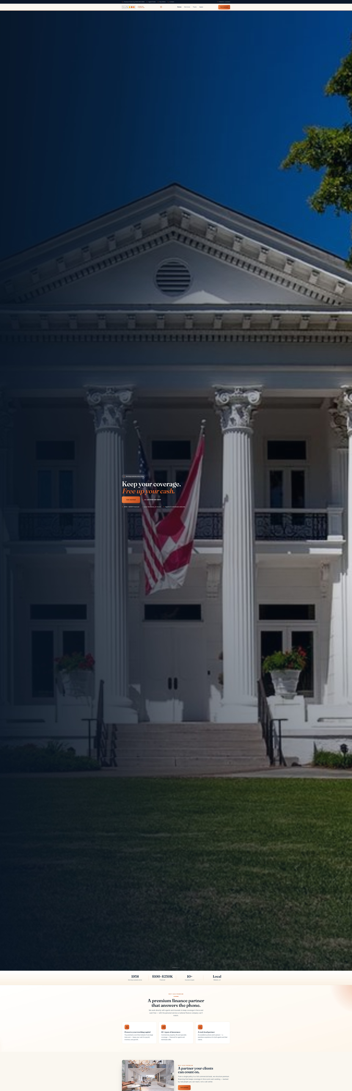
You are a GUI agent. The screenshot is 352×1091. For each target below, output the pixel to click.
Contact (171, 1)
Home (179, 7)
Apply (201, 7)
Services (187, 7)
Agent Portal (151, 1)
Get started (224, 7)
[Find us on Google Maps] (161, 7)
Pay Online (162, 1)
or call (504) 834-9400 (152, 500)
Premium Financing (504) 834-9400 (134, 1)
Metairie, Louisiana (224, 1)
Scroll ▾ (176, 967)
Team (195, 7)
